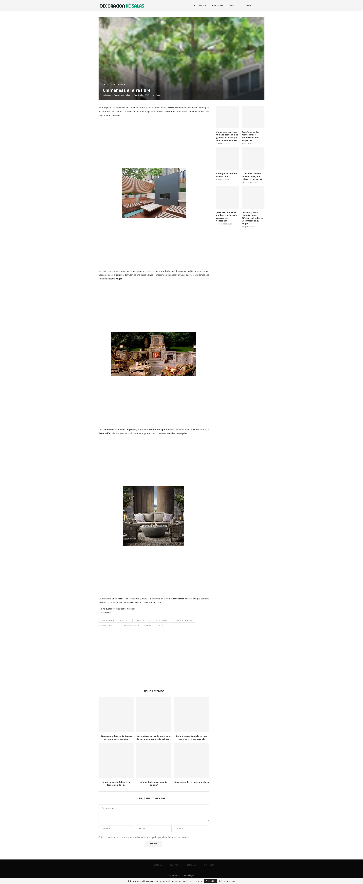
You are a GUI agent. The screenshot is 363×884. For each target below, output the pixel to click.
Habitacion (217, 5)
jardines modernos (131, 626)
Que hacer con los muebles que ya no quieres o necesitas (252, 176)
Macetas (147, 626)
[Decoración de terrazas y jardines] (191, 760)
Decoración (200, 5)
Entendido (210, 881)
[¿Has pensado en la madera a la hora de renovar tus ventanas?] (227, 197)
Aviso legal (188, 875)
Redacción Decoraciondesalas (117, 95)
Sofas (158, 626)
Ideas (248, 5)
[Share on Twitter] (153, 680)
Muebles (234, 5)
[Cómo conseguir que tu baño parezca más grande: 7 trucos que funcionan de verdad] (227, 117)
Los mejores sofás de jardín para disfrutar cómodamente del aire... (153, 737)
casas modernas (107, 621)
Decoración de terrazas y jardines (191, 782)
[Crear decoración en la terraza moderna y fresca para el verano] (191, 714)
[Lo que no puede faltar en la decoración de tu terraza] (116, 760)
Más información (227, 881)
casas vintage (125, 621)
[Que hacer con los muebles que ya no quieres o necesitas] (253, 158)
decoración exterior (109, 626)
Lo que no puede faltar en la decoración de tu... (116, 783)
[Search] (263, 5)
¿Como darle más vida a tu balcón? (153, 783)
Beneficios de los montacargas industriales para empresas (250, 136)
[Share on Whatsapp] (156, 680)
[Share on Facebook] (150, 680)
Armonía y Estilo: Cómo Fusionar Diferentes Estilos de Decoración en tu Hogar (252, 218)
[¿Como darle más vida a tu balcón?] (153, 760)
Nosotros (174, 875)
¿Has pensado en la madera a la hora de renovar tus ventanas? (226, 216)
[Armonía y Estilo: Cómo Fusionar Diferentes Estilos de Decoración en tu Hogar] (253, 197)
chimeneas (140, 621)
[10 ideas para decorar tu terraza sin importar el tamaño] (116, 714)
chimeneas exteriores (158, 621)
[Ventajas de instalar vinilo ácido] (227, 158)
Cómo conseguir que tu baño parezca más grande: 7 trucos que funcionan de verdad (227, 136)
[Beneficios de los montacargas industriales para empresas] (253, 117)
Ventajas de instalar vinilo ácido (226, 175)
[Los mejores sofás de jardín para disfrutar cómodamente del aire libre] (153, 714)
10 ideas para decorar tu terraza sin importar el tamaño (116, 737)
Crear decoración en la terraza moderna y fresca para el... (191, 737)
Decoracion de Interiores (183, 621)
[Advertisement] (154, 146)
